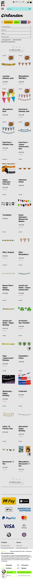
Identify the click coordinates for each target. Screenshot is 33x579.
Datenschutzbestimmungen (17, 551)
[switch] (3, 576)
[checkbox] (3, 565)
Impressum (29, 551)
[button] (4, 551)
